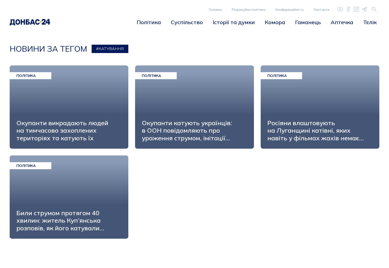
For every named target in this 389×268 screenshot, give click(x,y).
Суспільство (187, 22)
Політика (149, 22)
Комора (275, 22)
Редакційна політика (248, 10)
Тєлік (370, 22)
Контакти (321, 10)
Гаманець (308, 22)
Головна (215, 10)
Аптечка (342, 22)
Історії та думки (234, 22)
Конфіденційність (289, 10)
